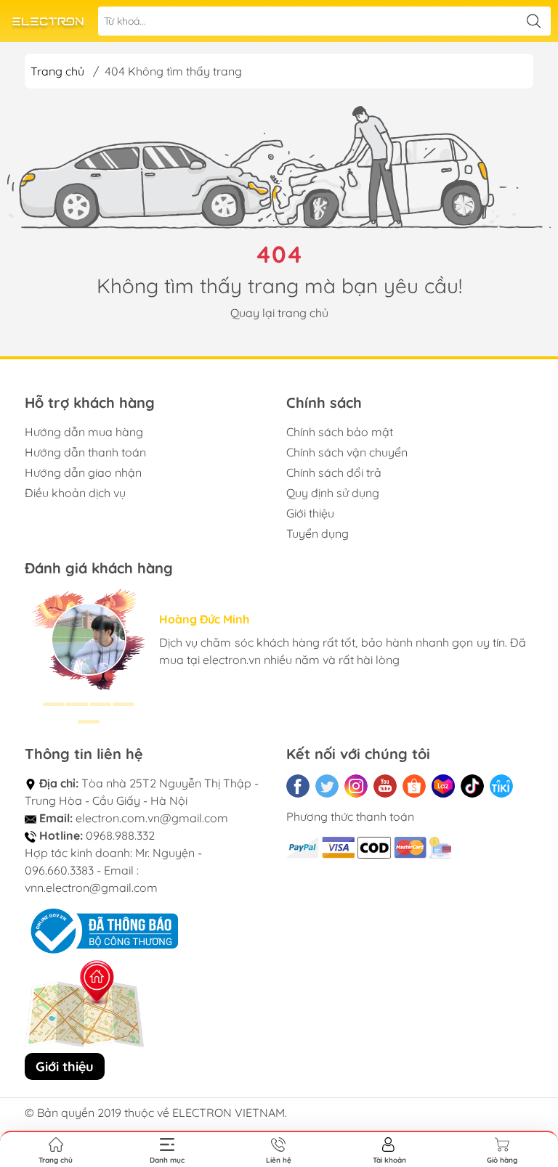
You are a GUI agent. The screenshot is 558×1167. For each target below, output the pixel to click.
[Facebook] (298, 786)
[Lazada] (443, 786)
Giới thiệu (310, 513)
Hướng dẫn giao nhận (83, 472)
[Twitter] (327, 786)
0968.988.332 (120, 835)
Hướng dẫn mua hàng (84, 432)
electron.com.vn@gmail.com (152, 818)
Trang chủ (57, 71)
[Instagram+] (356, 786)
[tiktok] (472, 786)
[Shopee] (414, 786)
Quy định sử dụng (332, 493)
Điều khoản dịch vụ (75, 493)
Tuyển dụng (317, 533)
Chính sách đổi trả (333, 472)
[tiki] (501, 786)
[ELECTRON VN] (48, 21)
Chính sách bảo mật (339, 432)
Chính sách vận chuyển (347, 452)
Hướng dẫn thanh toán (85, 452)
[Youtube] (385, 786)
